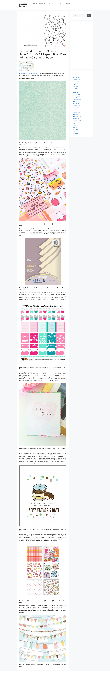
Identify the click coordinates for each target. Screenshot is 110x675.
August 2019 (76, 123)
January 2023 (76, 97)
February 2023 (76, 94)
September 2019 (77, 120)
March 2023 (76, 92)
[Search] (89, 15)
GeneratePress (64, 673)
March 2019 (76, 133)
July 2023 (75, 84)
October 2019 (76, 118)
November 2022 (77, 101)
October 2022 (76, 103)
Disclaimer (59, 3)
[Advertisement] (82, 46)
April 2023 (75, 90)
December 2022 (77, 99)
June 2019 (75, 127)
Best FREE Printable (23, 5)
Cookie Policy (51, 3)
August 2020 (76, 107)
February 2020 (76, 112)
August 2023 (76, 81)
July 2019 (75, 125)
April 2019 (75, 131)
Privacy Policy (67, 3)
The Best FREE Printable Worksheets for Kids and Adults (45, 7)
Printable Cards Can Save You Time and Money (78, 7)
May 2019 (75, 129)
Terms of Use (42, 3)
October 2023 (76, 77)
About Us (35, 3)
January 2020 (76, 114)
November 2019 (77, 116)
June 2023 (75, 86)
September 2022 (77, 105)
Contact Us (63, 7)
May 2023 (75, 88)
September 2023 (77, 79)
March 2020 (76, 110)
